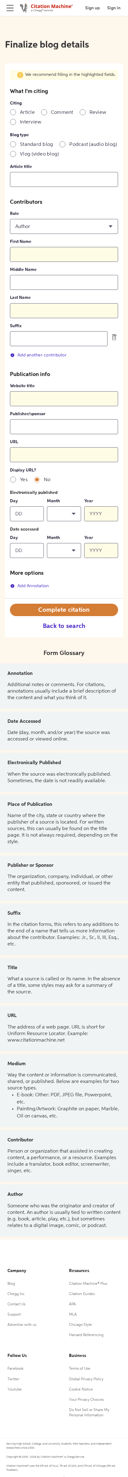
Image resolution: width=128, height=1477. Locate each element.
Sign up (92, 8)
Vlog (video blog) (39, 154)
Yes (24, 479)
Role (14, 213)
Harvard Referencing (86, 1335)
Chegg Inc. (16, 1294)
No (47, 479)
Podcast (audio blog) (93, 144)
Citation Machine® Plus (88, 1284)
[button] (64, 226)
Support (14, 1315)
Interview (30, 122)
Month (53, 501)
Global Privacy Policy (86, 1379)
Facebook (15, 1369)
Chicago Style (80, 1325)
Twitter (13, 1379)
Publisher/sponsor (27, 414)
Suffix (15, 326)
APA (72, 1304)
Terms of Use (79, 1369)
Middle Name (23, 269)
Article (27, 112)
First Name (20, 241)
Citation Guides (82, 1294)
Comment (62, 112)
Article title (21, 167)
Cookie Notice (81, 1389)
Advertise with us (21, 1325)
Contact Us (16, 1304)
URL (14, 442)
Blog (11, 1284)
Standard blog (36, 144)
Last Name (20, 297)
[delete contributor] (114, 337)
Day (14, 501)
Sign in (114, 8)
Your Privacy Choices (86, 1400)
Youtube (14, 1389)
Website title (22, 386)
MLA (73, 1315)
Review (98, 112)
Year (88, 501)
